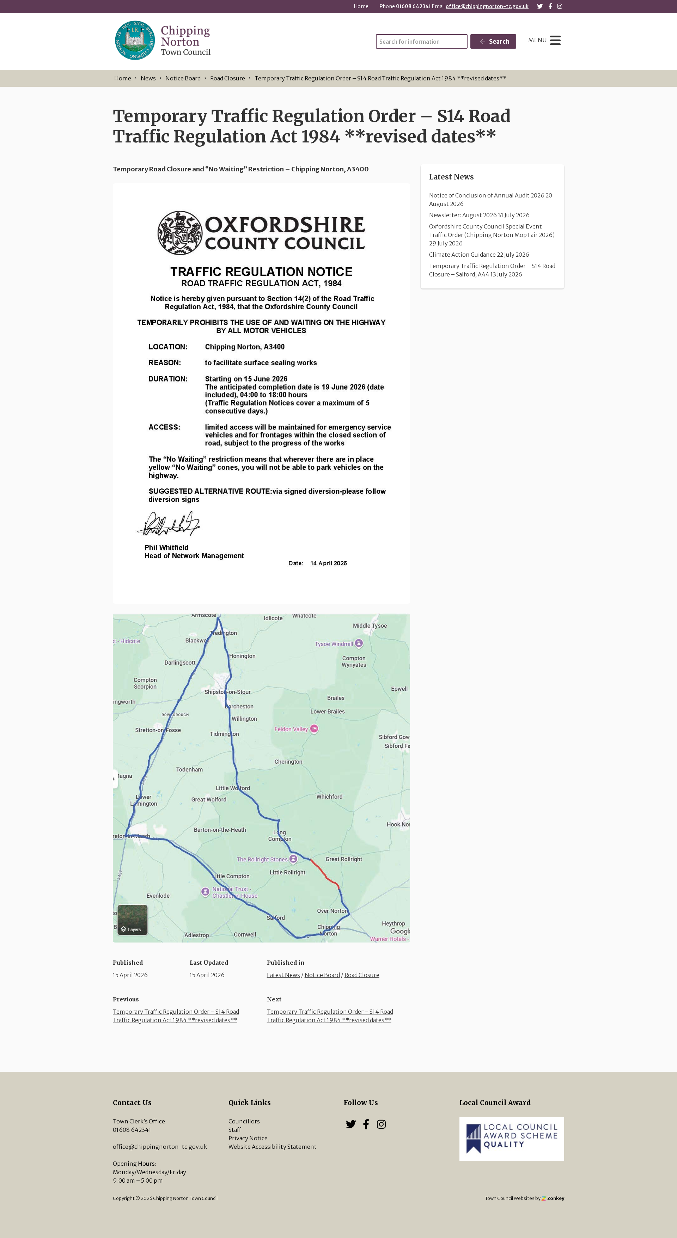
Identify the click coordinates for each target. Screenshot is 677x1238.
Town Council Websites (510, 1198)
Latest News (283, 974)
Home (361, 6)
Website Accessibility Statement (272, 1146)
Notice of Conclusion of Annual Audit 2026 (486, 195)
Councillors (244, 1121)
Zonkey (555, 1198)
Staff (234, 1129)
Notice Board (322, 974)
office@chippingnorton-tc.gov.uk (487, 6)
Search (499, 41)
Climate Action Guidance (462, 254)
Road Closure (361, 974)
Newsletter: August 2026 (463, 215)
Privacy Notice (248, 1138)
